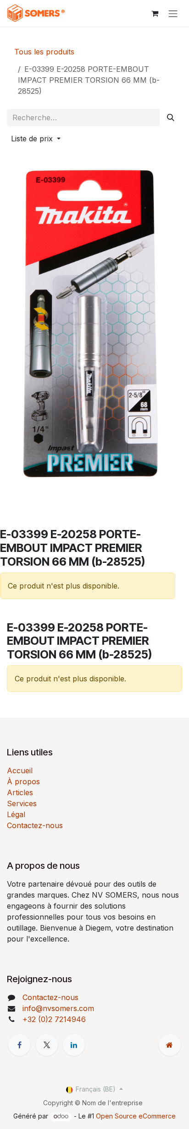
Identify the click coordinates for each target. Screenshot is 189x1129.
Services (22, 803)
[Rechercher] (170, 117)
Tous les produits (44, 51)
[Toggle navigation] (173, 13)
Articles (20, 792)
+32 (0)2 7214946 (54, 1019)
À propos (23, 781)
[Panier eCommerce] (154, 13)
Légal (16, 814)
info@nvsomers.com (58, 1008)
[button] (36, 138)
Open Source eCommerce (136, 1116)
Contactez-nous (35, 825)
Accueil (20, 770)
